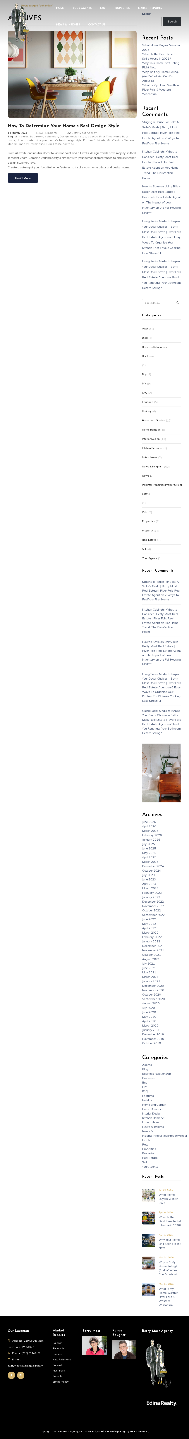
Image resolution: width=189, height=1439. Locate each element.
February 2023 (152, 892)
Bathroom (37, 136)
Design (64, 136)
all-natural (22, 136)
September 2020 (153, 999)
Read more (23, 178)
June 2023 (149, 879)
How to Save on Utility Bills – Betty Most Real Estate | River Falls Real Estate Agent (161, 191)
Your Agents (82, 8)
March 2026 (150, 830)
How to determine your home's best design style (49, 140)
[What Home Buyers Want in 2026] (148, 1195)
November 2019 (153, 1039)
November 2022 (153, 906)
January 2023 (151, 897)
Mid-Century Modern (120, 140)
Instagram (20, 1375)
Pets (144, 512)
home (11, 140)
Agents (146, 328)
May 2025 (149, 853)
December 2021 (153, 946)
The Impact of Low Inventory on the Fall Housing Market (161, 208)
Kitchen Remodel (152, 448)
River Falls (59, 1370)
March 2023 (150, 888)
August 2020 (151, 1003)
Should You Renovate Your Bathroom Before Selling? (161, 282)
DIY (144, 383)
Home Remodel (151, 429)
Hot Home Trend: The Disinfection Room (160, 173)
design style (78, 136)
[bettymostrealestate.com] (21, 23)
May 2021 (149, 972)
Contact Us (96, 24)
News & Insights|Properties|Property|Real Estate (162, 484)
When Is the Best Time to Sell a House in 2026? (170, 1221)
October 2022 (151, 910)
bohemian (51, 136)
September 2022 (153, 915)
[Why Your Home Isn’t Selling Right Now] (148, 1240)
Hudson (57, 1354)
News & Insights (68, 24)
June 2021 (149, 968)
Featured (147, 402)
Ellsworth (58, 1348)
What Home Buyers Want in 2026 (168, 1199)
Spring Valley (60, 1381)
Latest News (149, 457)
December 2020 (153, 985)
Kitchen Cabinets (94, 140)
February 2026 (152, 835)
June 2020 (149, 1012)
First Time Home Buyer (114, 136)
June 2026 (149, 822)
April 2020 (149, 1021)
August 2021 (151, 959)
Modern (13, 144)
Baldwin (57, 1343)
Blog (145, 337)
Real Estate (54, 144)
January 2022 (151, 941)
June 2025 (149, 848)
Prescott (58, 1365)
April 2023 (149, 884)
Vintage (68, 144)
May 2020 (149, 1016)
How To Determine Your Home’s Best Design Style (63, 126)
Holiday (146, 411)
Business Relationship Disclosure (155, 351)
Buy (144, 374)
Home (60, 8)
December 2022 (153, 901)
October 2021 (151, 954)
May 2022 (149, 923)
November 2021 (153, 950)
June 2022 (149, 919)
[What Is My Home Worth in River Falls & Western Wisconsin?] (148, 1289)
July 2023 (148, 875)
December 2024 (153, 866)
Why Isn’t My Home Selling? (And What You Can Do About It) (160, 76)
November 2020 (153, 990)
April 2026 (149, 826)
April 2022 (149, 928)
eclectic (93, 136)
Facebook (11, 1375)
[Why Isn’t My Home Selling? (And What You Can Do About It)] (148, 1262)
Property (147, 530)
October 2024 (151, 870)
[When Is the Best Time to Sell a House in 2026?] (148, 1217)
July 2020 (148, 1008)
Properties (122, 8)
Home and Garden (153, 420)
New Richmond (62, 1359)
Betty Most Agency (84, 132)
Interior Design (151, 438)
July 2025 (148, 844)
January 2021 (151, 981)
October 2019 (151, 1043)
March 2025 (150, 861)
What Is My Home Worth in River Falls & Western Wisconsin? (160, 89)
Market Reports (150, 8)
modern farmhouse (32, 144)
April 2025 (149, 857)
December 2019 (153, 1034)
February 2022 (152, 937)
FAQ (102, 8)
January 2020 (151, 1030)
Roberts (57, 1376)
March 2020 (150, 1025)
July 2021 (148, 963)
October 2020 (151, 994)
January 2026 (151, 839)
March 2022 (150, 932)
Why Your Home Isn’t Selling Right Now (170, 1244)
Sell (144, 549)
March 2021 (150, 977)
